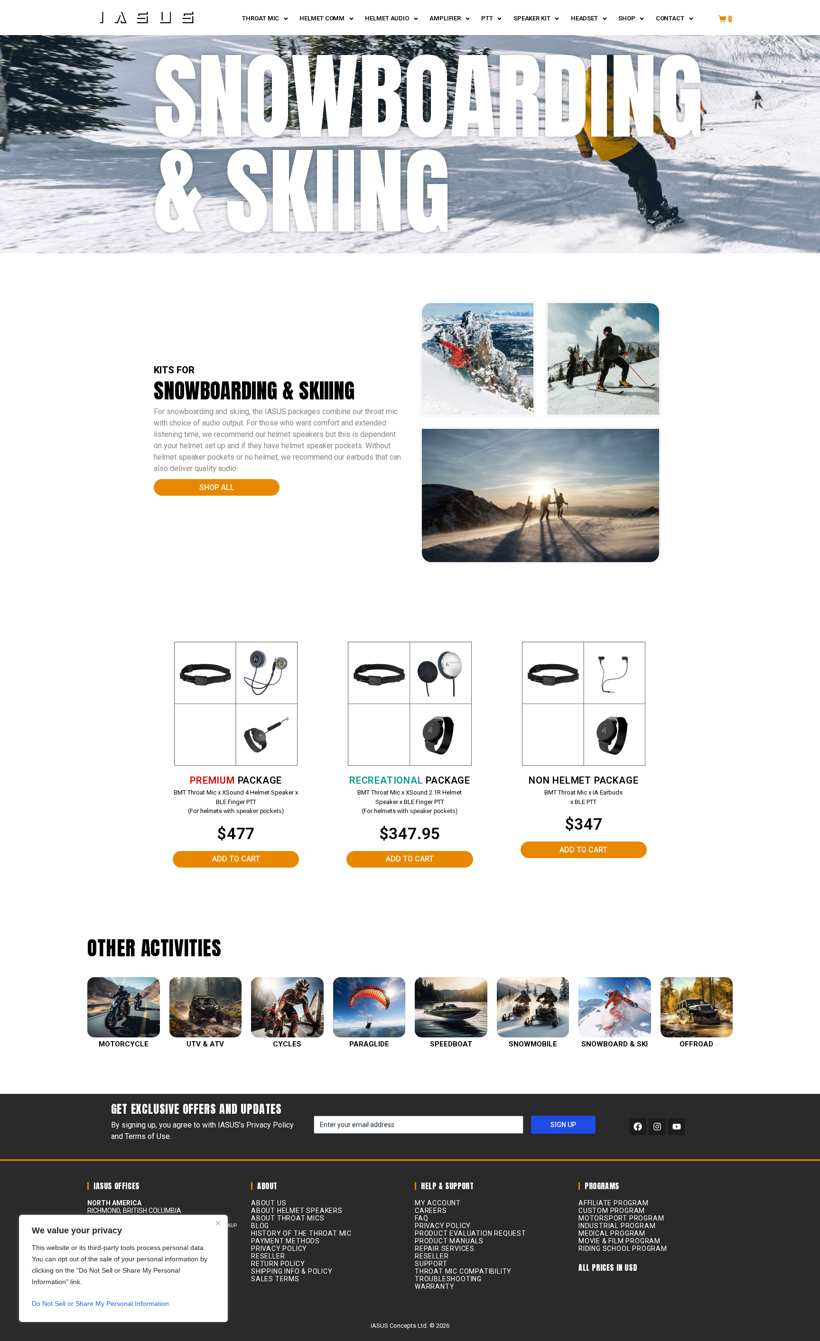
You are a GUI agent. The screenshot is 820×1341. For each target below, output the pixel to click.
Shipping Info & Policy (292, 1271)
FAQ (421, 1218)
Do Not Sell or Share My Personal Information (100, 1303)
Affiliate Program (613, 1203)
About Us (268, 1203)
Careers (431, 1210)
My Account (438, 1203)
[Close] (218, 1223)
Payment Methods (285, 1241)
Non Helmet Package (583, 780)
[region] (123, 1268)
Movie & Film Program (619, 1241)
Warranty (434, 1286)
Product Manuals (449, 1241)
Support (431, 1263)
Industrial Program (616, 1226)
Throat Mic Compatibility (463, 1271)
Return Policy (278, 1263)
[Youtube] (676, 1126)
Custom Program (611, 1210)
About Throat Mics (288, 1218)
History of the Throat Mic (301, 1233)
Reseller (268, 1256)
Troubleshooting (448, 1279)
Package (236, 780)
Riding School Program (622, 1248)
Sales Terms (275, 1279)
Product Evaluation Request (470, 1233)
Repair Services (445, 1248)
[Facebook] (637, 1126)
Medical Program (611, 1233)
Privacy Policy (279, 1248)
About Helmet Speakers (297, 1210)
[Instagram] (657, 1126)
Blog (260, 1226)
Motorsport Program (621, 1218)
